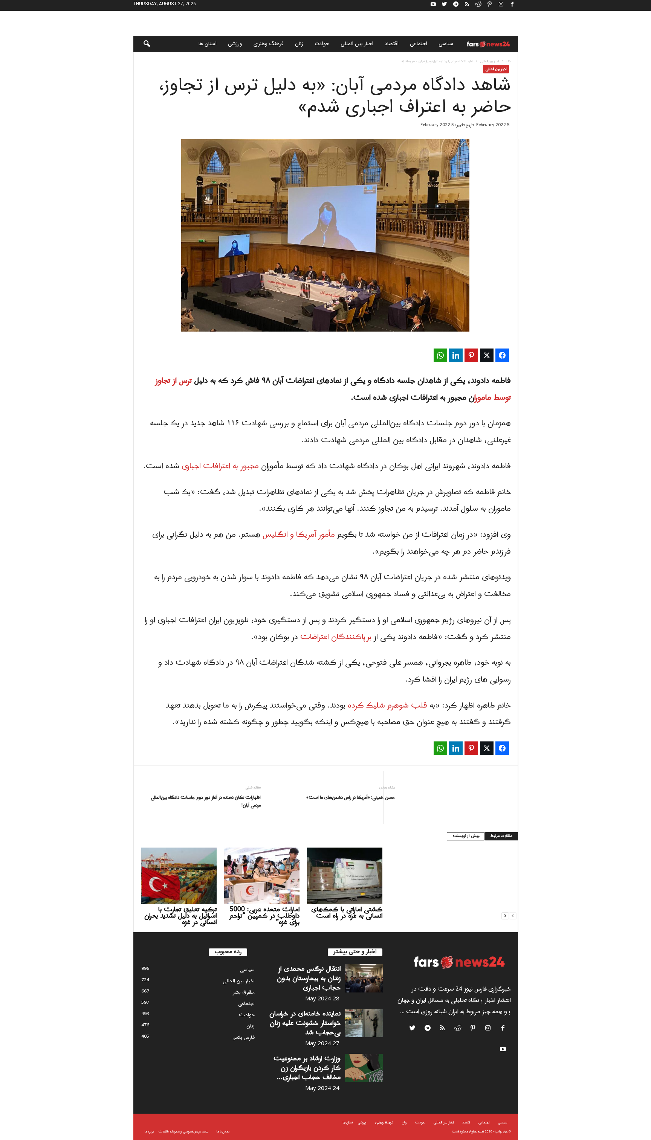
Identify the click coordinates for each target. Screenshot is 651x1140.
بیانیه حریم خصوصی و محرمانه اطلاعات (183, 1131)
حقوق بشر (244, 992)
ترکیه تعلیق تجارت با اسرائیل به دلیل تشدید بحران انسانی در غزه (180, 916)
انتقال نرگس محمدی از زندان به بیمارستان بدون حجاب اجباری (309, 978)
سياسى (446, 44)
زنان (299, 44)
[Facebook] (512, 5)
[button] (141, 44)
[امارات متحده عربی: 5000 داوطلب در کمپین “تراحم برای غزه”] (262, 876)
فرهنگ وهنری (269, 44)
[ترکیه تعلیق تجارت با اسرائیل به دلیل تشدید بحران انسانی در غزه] (179, 876)
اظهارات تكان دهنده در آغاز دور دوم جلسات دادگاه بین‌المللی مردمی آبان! (206, 802)
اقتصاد (392, 44)
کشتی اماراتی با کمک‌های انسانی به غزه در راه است (346, 913)
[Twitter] (444, 5)
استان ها (208, 44)
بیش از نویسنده (465, 836)
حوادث (322, 44)
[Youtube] (433, 5)
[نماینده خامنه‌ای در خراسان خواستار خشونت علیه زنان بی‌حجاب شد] (364, 1023)
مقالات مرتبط (501, 836)
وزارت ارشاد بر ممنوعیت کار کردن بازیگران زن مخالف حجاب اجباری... (307, 1068)
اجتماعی (418, 44)
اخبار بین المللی (357, 44)
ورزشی (235, 44)
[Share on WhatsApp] (440, 355)
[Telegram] (455, 5)
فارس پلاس (243, 1037)
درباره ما (149, 1131)
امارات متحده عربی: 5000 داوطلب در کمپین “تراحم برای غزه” (264, 916)
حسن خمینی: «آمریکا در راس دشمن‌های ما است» (350, 798)
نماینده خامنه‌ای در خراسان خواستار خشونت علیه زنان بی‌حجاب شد (305, 1023)
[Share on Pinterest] (471, 355)
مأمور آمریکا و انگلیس (300, 535)
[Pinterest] (489, 5)
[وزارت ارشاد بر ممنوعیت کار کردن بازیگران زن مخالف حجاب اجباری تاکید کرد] (364, 1068)
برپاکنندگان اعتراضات (335, 637)
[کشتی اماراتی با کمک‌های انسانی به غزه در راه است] (344, 876)
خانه (508, 61)
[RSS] (467, 5)
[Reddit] (478, 5)
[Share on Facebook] (502, 355)
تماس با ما (223, 1131)
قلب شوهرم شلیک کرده (388, 705)
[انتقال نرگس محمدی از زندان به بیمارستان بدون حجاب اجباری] (364, 978)
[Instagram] (501, 5)
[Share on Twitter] (487, 355)
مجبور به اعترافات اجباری (220, 466)
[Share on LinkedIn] (456, 355)
